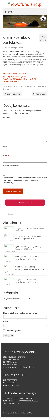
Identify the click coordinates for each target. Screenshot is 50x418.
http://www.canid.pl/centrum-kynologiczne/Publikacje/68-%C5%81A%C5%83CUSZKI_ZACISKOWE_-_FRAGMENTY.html (20, 77)
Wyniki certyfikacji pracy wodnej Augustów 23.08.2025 (28, 247)
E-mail (6, 156)
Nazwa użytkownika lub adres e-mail (20, 313)
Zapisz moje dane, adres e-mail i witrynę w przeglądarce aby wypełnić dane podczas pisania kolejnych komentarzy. (25, 180)
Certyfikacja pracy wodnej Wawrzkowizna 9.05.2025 (25, 280)
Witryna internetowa (11, 165)
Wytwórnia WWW (27, 413)
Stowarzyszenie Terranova (21, 86)
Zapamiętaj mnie (13, 330)
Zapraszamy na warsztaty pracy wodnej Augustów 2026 (28, 237)
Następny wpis (39, 94)
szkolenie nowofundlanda (38, 86)
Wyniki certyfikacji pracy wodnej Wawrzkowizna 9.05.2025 (28, 257)
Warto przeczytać (17, 48)
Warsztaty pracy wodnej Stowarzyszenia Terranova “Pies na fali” (24, 269)
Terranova (6, 89)
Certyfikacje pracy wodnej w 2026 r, (29, 228)
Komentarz (8, 117)
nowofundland (8, 86)
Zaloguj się (8, 335)
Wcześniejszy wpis (12, 94)
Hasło (5, 321)
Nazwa (6, 146)
